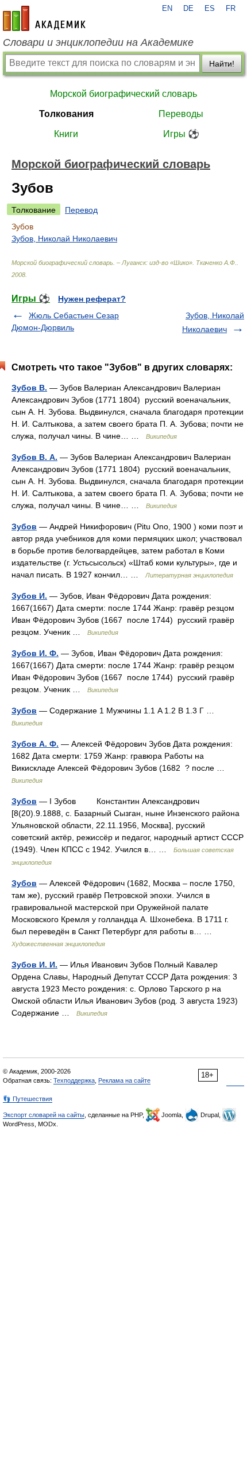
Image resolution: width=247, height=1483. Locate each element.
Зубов (24, 526)
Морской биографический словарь (123, 94)
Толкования (66, 114)
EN (167, 9)
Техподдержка (74, 1080)
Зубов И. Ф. (35, 653)
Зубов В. (29, 387)
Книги (66, 134)
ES (209, 9)
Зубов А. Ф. (35, 743)
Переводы (181, 114)
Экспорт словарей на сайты (43, 1114)
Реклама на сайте (124, 1080)
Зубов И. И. (34, 964)
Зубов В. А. (34, 457)
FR (231, 9)
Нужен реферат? (92, 298)
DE (188, 9)
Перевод (81, 209)
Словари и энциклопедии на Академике (98, 42)
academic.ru (44, 18)
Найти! (221, 63)
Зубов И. (29, 595)
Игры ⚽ (181, 134)
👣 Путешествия (27, 1098)
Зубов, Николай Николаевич (64, 238)
